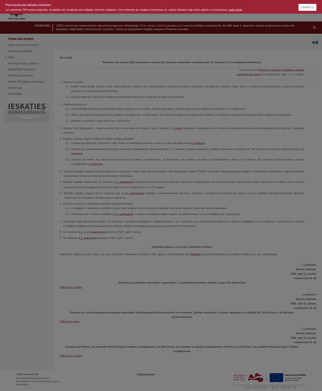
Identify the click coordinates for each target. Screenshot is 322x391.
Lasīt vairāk (235, 9)
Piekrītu (307, 7)
